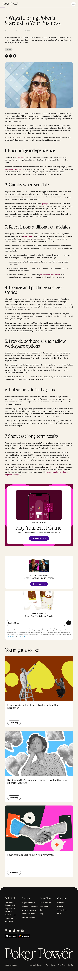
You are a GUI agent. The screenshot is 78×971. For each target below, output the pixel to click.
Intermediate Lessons (30, 906)
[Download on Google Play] (24, 936)
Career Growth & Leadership (11, 919)
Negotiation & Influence (10, 910)
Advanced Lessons (29, 910)
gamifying (45, 204)
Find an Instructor (28, 917)
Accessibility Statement (36, 965)
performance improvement (50, 275)
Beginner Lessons (28, 903)
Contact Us (61, 903)
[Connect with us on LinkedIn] (22, 930)
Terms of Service (21, 636)
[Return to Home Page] (10, 4)
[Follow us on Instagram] (6, 930)
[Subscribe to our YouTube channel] (18, 930)
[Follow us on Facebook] (10, 930)
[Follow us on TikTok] (14, 930)
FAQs (59, 914)
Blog (41, 914)
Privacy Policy (10, 636)
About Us (60, 906)
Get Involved (62, 910)
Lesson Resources (28, 914)
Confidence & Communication (10, 904)
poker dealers (28, 236)
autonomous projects (13, 169)
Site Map (70, 965)
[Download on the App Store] (11, 936)
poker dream (20, 157)
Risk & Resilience (11, 915)
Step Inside (44, 906)
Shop (42, 910)
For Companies (45, 903)
